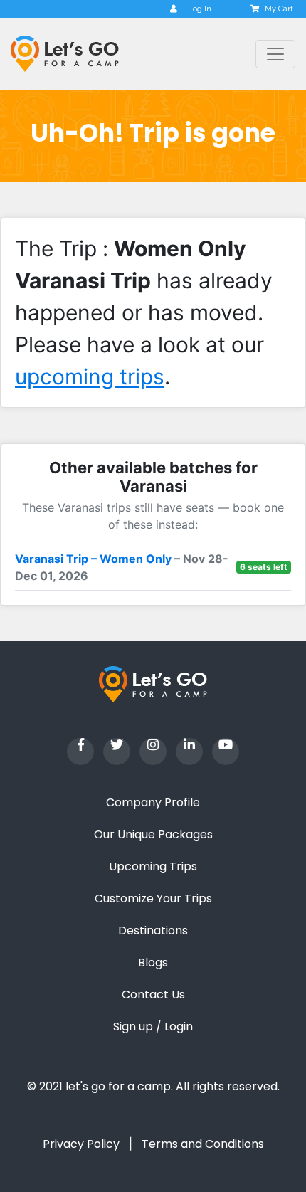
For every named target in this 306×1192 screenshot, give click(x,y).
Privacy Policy (81, 1144)
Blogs (153, 962)
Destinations (153, 930)
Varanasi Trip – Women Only (121, 567)
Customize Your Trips (153, 898)
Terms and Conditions (203, 1144)
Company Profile (153, 802)
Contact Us (153, 994)
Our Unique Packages (153, 834)
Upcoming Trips (153, 866)
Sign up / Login (153, 1026)
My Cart (279, 9)
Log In (199, 9)
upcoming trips (89, 376)
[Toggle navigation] (275, 54)
